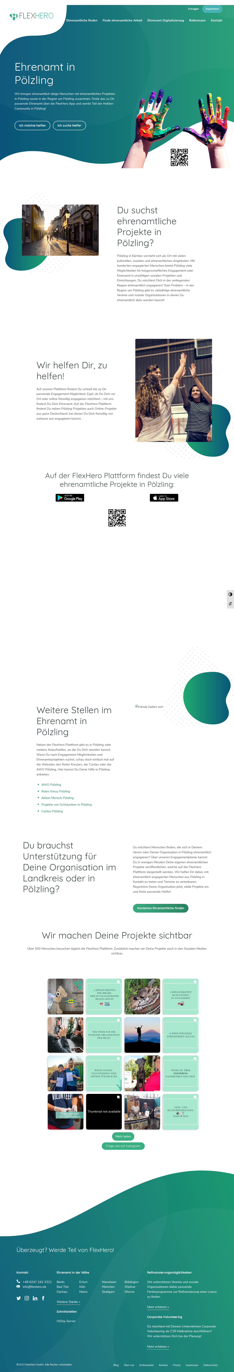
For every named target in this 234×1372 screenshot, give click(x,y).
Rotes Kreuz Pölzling (55, 791)
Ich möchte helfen (32, 125)
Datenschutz (211, 1365)
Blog (116, 1365)
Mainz (83, 1292)
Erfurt (83, 1282)
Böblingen (132, 1282)
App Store (164, 498)
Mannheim (109, 1282)
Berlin (61, 1282)
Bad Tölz (63, 1287)
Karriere (163, 1365)
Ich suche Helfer (69, 125)
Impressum (192, 1365)
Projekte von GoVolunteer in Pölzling (66, 805)
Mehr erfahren (157, 1307)
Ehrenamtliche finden (81, 20)
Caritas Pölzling (52, 811)
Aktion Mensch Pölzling (57, 798)
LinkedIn (35, 1298)
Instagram (26, 1298)
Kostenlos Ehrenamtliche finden (160, 908)
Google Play (69, 498)
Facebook (43, 1298)
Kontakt (216, 20)
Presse (177, 1365)
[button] (65, 996)
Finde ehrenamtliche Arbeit (122, 20)
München (108, 1287)
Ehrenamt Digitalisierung (165, 20)
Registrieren (212, 8)
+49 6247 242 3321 (37, 1281)
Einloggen (193, 8)
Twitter (18, 1298)
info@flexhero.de (34, 1286)
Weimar (130, 1287)
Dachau (62, 1292)
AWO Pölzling (51, 785)
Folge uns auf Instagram (123, 1146)
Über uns (129, 1365)
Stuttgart (108, 1292)
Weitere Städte (67, 1302)
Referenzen (197, 20)
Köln (82, 1287)
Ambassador (146, 1365)
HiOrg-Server (66, 1321)
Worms (130, 1292)
